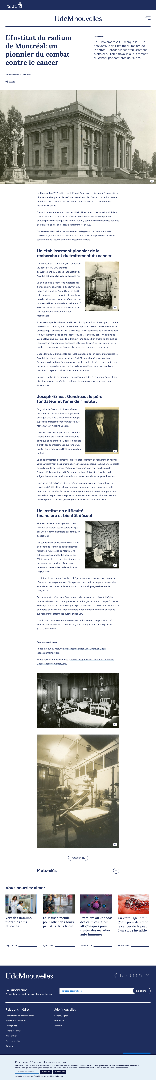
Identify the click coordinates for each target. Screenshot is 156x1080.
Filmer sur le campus (13, 1031)
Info (152, 181)
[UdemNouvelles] (78, 18)
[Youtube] (128, 975)
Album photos (11, 1026)
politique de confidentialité (32, 1076)
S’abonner (58, 1026)
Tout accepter (59, 1072)
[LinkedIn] (122, 975)
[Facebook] (116, 975)
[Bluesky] (141, 975)
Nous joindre (59, 1021)
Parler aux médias (12, 1041)
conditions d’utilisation (55, 1076)
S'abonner (141, 990)
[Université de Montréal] (13, 5)
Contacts (9, 1046)
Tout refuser (45, 1072)
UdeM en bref (11, 1036)
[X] (148, 975)
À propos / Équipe (61, 1016)
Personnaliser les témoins (27, 1072)
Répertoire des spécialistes (16, 1021)
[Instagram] (135, 975)
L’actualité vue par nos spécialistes (19, 1016)
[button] (147, 18)
